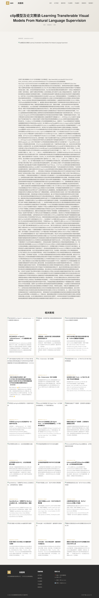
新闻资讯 (84, 3)
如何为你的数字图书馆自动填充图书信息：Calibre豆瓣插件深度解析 (78, 337)
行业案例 (70, 3)
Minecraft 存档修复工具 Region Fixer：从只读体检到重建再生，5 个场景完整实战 (49, 423)
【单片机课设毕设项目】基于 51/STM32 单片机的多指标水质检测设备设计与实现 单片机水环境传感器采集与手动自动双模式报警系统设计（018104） (20, 381)
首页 (51, 3)
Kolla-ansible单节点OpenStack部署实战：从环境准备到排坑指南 (78, 463)
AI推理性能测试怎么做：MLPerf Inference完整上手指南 (76, 502)
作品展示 (77, 3)
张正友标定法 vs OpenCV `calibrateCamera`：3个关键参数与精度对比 (20, 338)
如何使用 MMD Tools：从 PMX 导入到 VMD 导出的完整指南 (78, 378)
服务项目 (63, 3)
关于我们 (56, 3)
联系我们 (91, 3)
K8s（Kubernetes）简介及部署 (47, 377)
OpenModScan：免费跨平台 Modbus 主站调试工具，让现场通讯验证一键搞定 (20, 503)
